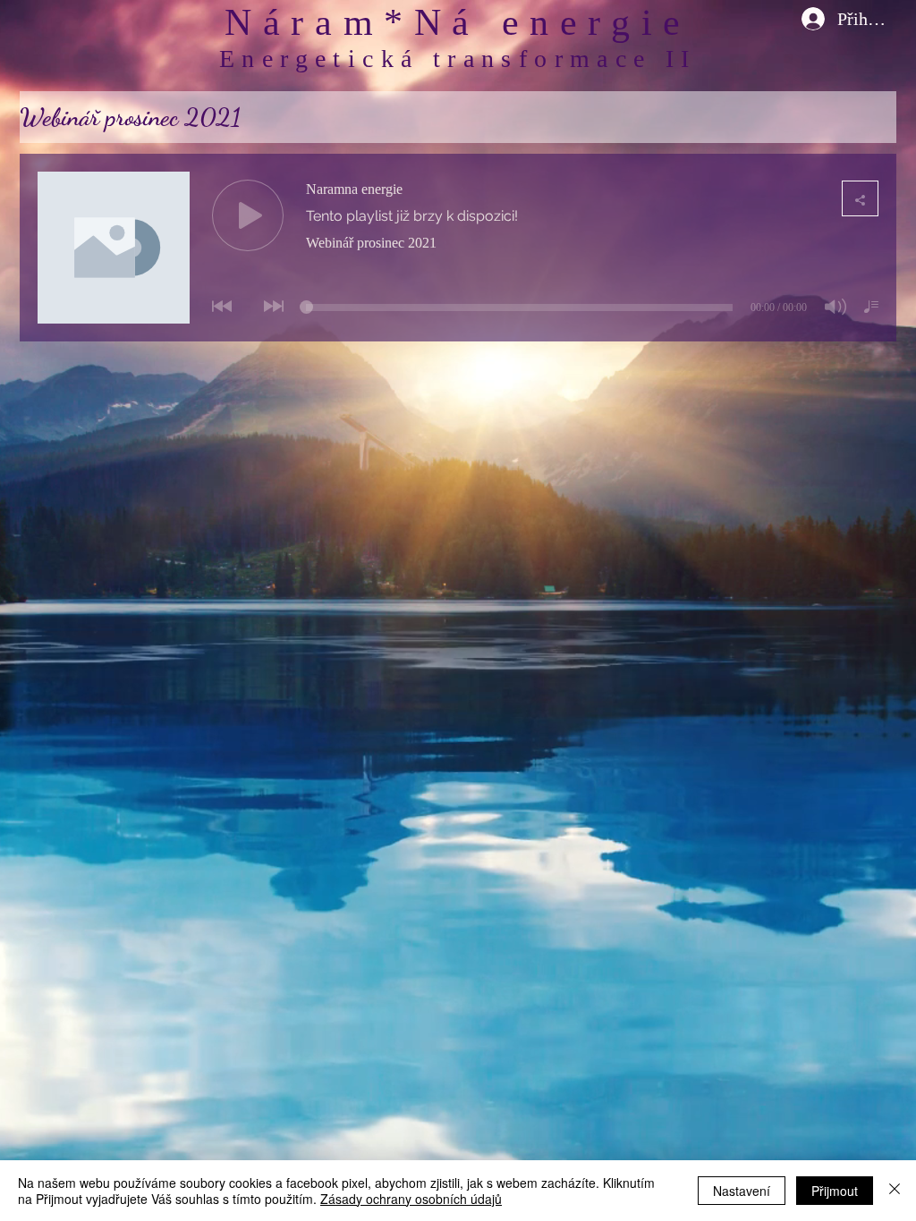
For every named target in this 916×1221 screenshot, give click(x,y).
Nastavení (741, 1191)
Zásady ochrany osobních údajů (411, 1199)
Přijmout (834, 1191)
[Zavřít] (894, 1191)
